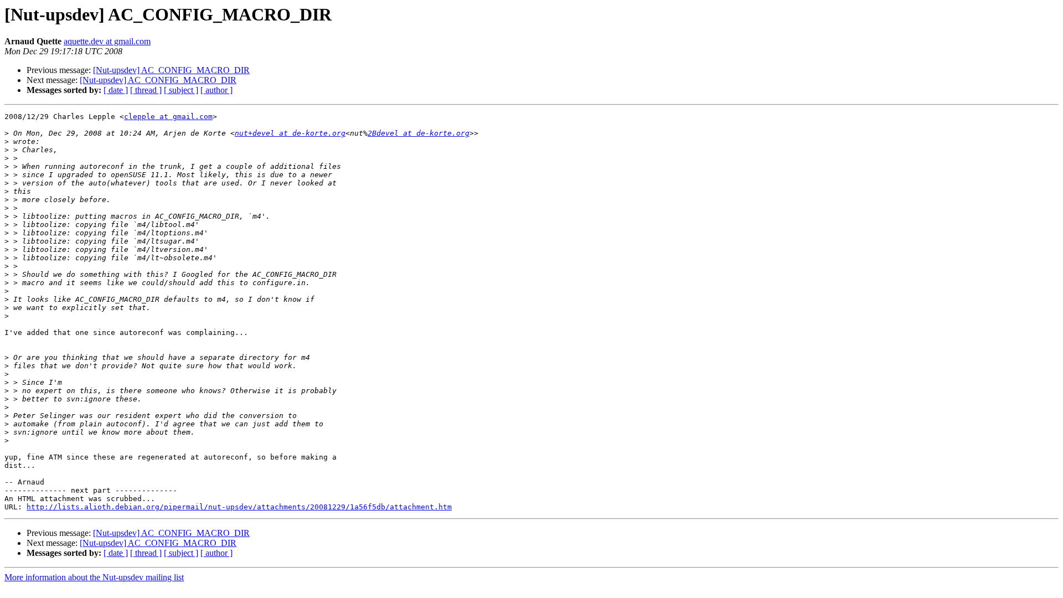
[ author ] (216, 90)
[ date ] (116, 90)
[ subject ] (181, 90)
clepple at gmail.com (168, 116)
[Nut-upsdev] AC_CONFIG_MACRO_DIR (171, 70)
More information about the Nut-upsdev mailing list (94, 577)
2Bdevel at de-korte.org (418, 133)
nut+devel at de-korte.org (290, 133)
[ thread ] (146, 90)
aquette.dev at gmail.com (107, 41)
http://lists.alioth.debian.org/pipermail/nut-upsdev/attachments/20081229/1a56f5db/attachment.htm (239, 507)
